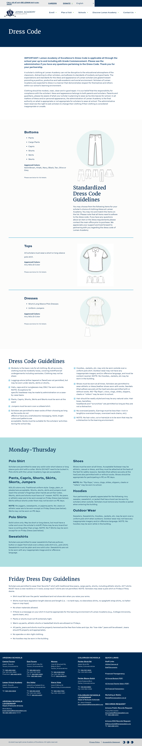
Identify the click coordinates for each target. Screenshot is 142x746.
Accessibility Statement (111, 742)
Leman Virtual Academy (12, 682)
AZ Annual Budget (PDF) (114, 678)
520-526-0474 (35, 670)
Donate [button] (66, 3)
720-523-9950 (86, 687)
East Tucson (32, 661)
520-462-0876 (16, 674)
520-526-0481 (36, 676)
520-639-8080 (59, 672)
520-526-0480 (37, 674)
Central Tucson (8, 661)
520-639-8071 (61, 676)
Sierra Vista (56, 682)
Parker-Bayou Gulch (86, 678)
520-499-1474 (113, 715)
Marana (54, 661)
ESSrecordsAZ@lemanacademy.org (118, 724)
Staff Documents (111, 667)
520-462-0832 (10, 691)
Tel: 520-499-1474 (9, 713)
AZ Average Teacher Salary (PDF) (117, 684)
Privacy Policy (94, 742)
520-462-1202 (10, 670)
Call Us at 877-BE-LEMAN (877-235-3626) (23, 3)
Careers (52, 3)
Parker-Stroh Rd (84, 661)
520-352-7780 (59, 691)
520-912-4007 (37, 695)
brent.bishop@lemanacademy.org (14, 711)
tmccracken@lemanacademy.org (116, 713)
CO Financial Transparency (114, 689)
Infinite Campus (110, 664)
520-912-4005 (35, 691)
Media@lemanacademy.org (114, 698)
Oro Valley (31, 682)
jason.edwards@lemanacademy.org (90, 704)
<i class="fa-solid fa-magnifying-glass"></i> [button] (117, 3)
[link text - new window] (124, 742)
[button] (53, 12)
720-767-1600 (86, 670)
